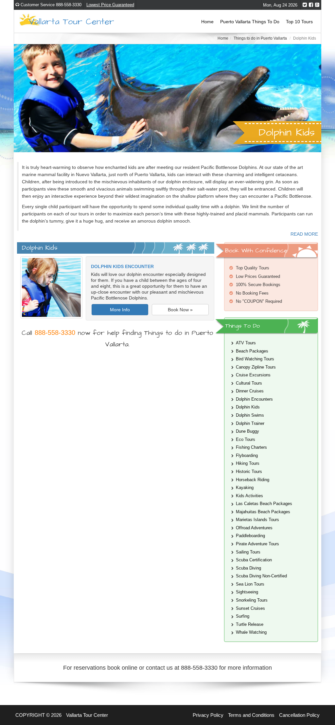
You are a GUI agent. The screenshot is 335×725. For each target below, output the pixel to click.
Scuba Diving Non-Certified (261, 575)
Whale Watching (251, 632)
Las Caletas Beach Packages (264, 503)
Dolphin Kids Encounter (122, 266)
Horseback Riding (252, 479)
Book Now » (180, 309)
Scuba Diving (248, 568)
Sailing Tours (248, 552)
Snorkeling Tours (252, 600)
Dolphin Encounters (254, 399)
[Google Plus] (317, 5)
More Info (120, 309)
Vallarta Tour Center (71, 21)
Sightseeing (247, 591)
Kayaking (245, 487)
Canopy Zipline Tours (256, 367)
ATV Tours (246, 342)
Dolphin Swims (250, 415)
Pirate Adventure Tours (257, 543)
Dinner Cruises (250, 391)
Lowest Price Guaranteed (110, 4)
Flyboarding (247, 455)
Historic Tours (249, 471)
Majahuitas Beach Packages (263, 511)
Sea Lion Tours (250, 584)
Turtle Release (249, 624)
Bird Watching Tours (255, 358)
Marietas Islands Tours (257, 519)
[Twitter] (305, 5)
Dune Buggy (247, 431)
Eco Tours (245, 439)
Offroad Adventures (254, 527)
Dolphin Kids (248, 407)
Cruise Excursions (253, 374)
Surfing (242, 616)
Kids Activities (249, 495)
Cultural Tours (249, 383)
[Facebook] (311, 5)
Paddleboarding (250, 535)
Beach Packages (252, 351)
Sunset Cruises (250, 608)
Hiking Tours (247, 463)
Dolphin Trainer (250, 423)
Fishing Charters (251, 447)
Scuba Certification (254, 559)
